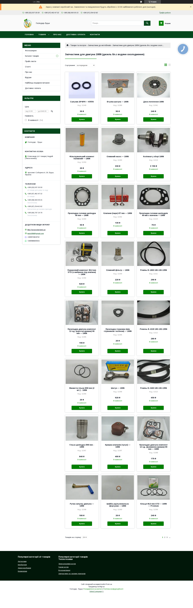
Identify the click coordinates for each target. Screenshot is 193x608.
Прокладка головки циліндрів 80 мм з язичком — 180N (153, 214)
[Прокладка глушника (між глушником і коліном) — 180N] (117, 312)
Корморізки (22, 571)
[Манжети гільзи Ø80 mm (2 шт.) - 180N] (82, 371)
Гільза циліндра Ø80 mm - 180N (81, 446)
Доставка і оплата (75, 35)
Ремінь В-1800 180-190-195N (153, 270)
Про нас (57, 35)
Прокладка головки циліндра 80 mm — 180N (82, 214)
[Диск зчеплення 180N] (153, 85)
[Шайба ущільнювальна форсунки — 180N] (117, 487)
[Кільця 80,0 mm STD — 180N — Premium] (153, 487)
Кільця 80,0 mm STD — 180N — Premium (153, 505)
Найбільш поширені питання (37, 83)
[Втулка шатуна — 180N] (117, 85)
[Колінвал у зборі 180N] (153, 140)
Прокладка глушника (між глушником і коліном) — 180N (118, 330)
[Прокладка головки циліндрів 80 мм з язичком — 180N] (153, 197)
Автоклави (22, 561)
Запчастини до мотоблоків (99, 45)
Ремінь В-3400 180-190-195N (153, 388)
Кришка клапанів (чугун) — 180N (117, 446)
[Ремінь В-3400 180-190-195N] (153, 371)
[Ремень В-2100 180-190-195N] (153, 312)
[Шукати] (147, 23)
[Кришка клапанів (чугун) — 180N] (117, 428)
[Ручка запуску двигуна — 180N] (82, 487)
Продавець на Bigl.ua (96, 587)
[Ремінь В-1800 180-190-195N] (153, 254)
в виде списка (169, 65)
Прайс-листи (30, 61)
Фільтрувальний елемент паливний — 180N (81, 157)
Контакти (95, 35)
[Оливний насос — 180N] (117, 140)
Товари (42, 35)
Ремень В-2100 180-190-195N (153, 329)
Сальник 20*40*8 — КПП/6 (82, 102)
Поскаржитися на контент (92, 589)
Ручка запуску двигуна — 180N (82, 505)
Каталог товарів (32, 56)
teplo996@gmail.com (35, 233)
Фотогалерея (30, 51)
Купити (82, 119)
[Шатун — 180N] (117, 371)
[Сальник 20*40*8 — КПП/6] (82, 85)
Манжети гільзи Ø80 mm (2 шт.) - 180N (81, 389)
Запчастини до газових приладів (71, 574)
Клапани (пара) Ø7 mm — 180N (117, 213)
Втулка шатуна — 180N (117, 102)
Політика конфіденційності (113, 589)
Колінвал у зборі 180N (153, 156)
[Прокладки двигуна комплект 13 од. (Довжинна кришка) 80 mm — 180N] (153, 428)
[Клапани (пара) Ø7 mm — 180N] (117, 197)
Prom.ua (109, 584)
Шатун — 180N (117, 388)
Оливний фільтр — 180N (117, 270)
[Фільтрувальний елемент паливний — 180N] (82, 140)
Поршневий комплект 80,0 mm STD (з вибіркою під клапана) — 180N (81, 272)
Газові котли (63, 567)
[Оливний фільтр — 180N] (117, 254)
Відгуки (28, 77)
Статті (28, 67)
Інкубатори (22, 565)
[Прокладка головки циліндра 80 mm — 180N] (82, 197)
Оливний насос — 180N (118, 156)
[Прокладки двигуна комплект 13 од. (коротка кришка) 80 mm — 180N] (82, 312)
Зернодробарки (24, 568)
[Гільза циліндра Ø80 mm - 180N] (82, 428)
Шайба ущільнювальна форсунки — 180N (118, 505)
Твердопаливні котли (67, 564)
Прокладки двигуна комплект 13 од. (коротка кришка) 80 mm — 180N (82, 331)
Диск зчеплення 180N (153, 102)
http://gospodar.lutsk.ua (36, 230)
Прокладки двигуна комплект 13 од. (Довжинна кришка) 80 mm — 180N (153, 447)
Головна (29, 35)
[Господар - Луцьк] (27, 28)
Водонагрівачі (64, 570)
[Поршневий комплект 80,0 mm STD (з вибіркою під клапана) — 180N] (82, 254)
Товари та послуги (78, 45)
